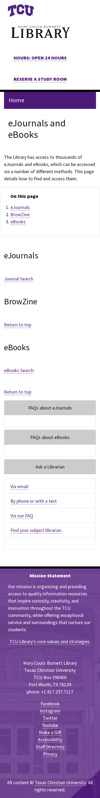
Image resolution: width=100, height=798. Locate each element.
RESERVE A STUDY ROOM (40, 79)
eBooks (18, 222)
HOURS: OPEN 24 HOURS (40, 58)
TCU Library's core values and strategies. (50, 641)
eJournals (20, 207)
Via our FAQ (21, 516)
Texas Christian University (60, 782)
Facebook (50, 704)
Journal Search (18, 279)
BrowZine (20, 214)
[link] (20, 10)
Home (16, 100)
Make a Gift (50, 732)
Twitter (50, 718)
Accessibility (50, 739)
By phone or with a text (33, 501)
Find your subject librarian (35, 530)
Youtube (50, 725)
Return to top (17, 325)
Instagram (50, 711)
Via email (19, 486)
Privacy (50, 754)
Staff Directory (50, 747)
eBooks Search (19, 370)
